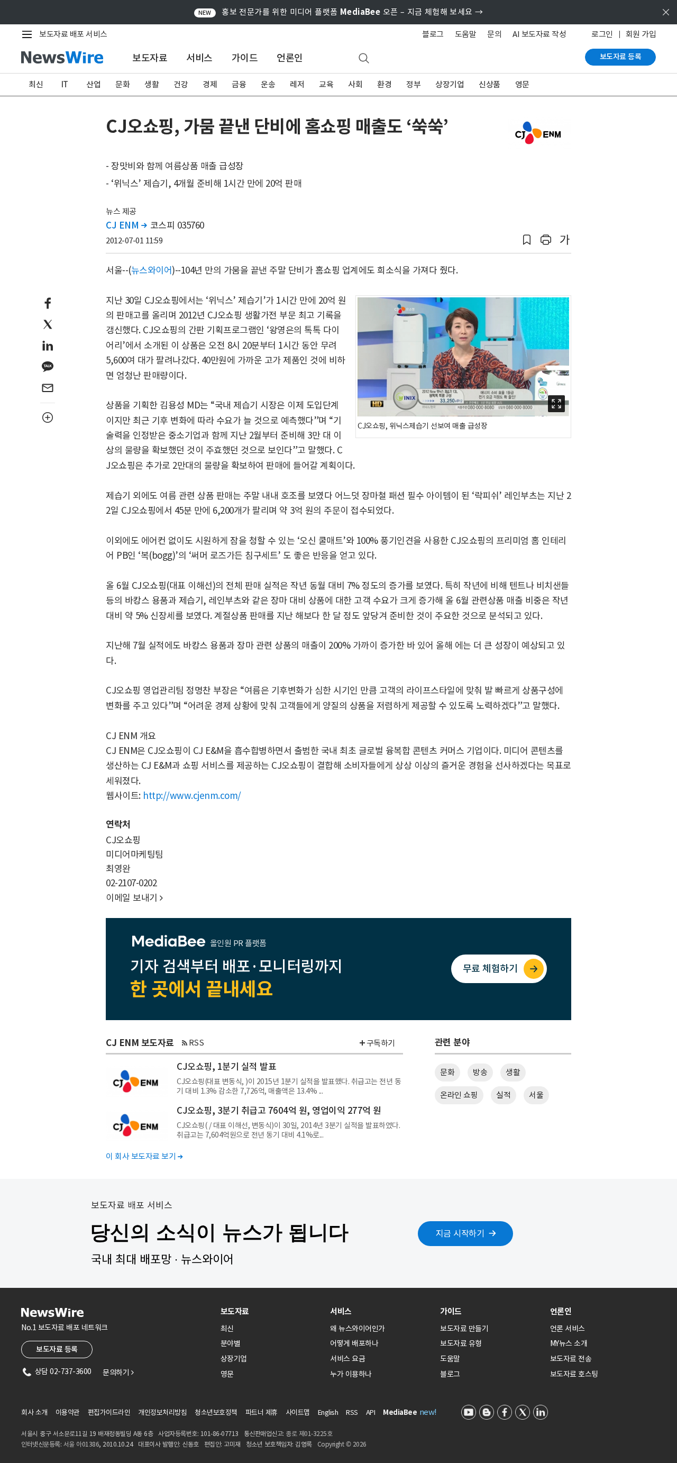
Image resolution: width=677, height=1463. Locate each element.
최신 (36, 84)
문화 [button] (447, 1072)
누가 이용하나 (351, 1374)
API (371, 1412)
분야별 (231, 1343)
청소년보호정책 (216, 1412)
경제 (210, 84)
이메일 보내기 (134, 898)
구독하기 (381, 1043)
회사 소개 (34, 1412)
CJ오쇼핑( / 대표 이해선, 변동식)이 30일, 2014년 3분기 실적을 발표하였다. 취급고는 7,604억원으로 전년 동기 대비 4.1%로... (288, 1130)
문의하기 (118, 1372)
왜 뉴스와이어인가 (357, 1328)
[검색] (364, 58)
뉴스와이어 (151, 270)
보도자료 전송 (571, 1359)
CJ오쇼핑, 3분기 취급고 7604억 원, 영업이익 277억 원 (279, 1110)
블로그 (433, 34)
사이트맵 (298, 1412)
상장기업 (449, 84)
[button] (526, 240)
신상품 (489, 84)
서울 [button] (536, 1095)
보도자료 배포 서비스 (73, 34)
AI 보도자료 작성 (539, 34)
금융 (239, 84)
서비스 (199, 58)
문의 (494, 34)
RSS (196, 1043)
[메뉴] (29, 34)
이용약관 (68, 1412)
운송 (268, 84)
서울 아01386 (81, 1444)
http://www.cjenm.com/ (192, 796)
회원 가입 (641, 34)
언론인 (290, 58)
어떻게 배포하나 (354, 1343)
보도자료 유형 (461, 1343)
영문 (522, 84)
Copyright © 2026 (342, 1444)
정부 (413, 84)
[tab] (271, 1311)
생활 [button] (513, 1072)
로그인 (602, 34)
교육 (326, 84)
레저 (297, 84)
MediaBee (400, 1412)
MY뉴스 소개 (569, 1343)
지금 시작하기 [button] (460, 1233)
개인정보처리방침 (162, 1412)
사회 (355, 84)
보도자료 (149, 58)
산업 (93, 84)
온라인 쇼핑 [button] (459, 1095)
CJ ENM (126, 225)
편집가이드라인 (109, 1412)
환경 (384, 84)
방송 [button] (480, 1072)
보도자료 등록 (621, 56)
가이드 (245, 58)
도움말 (466, 34)
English (328, 1412)
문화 (122, 84)
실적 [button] (503, 1095)
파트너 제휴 (261, 1412)
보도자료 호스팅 (574, 1374)
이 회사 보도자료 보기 (144, 1156)
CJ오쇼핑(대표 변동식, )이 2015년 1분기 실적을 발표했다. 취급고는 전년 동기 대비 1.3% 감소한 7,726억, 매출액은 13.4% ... (289, 1086)
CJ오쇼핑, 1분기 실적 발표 (226, 1067)
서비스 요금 (347, 1359)
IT (64, 84)
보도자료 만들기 (464, 1328)
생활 (151, 84)
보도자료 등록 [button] (57, 1349)
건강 (180, 84)
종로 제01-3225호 (309, 1434)
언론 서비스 (567, 1328)
